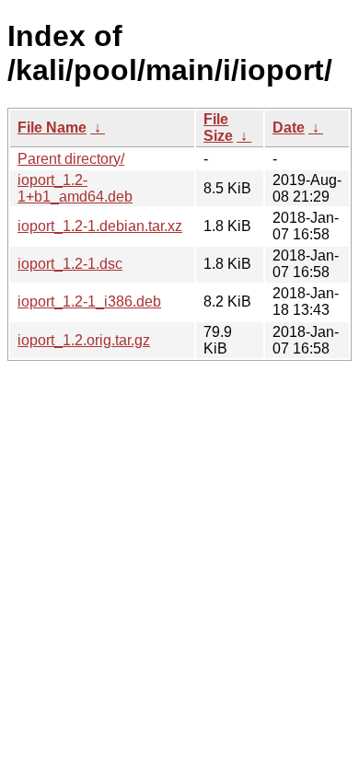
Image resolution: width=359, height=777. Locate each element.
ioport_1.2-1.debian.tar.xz (99, 226)
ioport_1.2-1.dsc (69, 264)
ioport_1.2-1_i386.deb (89, 301)
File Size (218, 127)
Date (288, 127)
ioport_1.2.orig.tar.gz (83, 340)
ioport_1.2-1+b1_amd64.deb (75, 188)
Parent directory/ (70, 159)
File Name (52, 127)
